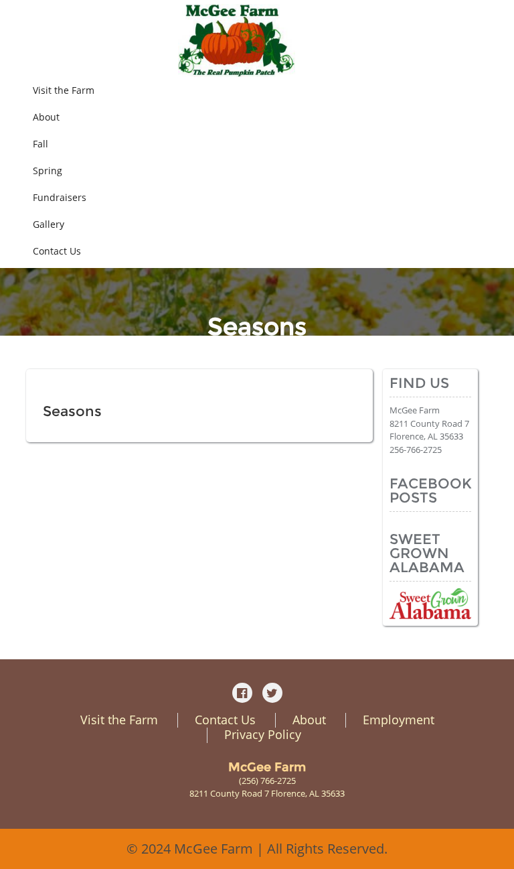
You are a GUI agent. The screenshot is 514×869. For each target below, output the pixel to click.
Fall (40, 143)
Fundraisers (59, 197)
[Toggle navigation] (486, 41)
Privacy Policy (262, 734)
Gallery (48, 224)
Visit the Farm (63, 90)
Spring (47, 170)
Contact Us (57, 251)
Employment (398, 720)
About (46, 117)
